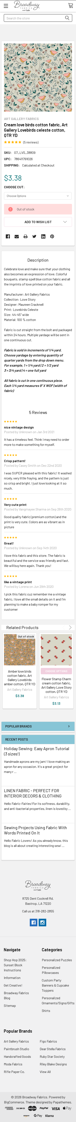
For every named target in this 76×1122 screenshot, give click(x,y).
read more (11, 779)
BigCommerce (14, 1102)
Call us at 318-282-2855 (38, 911)
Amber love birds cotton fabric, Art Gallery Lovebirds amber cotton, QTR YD (19, 677)
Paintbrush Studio (16, 1049)
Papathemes (62, 1102)
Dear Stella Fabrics (53, 1049)
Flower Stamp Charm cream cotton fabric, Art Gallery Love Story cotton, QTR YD (56, 685)
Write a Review (51, 142)
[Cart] (72, 6)
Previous (64, 627)
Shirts (46, 1011)
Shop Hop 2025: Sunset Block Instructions (15, 965)
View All (45, 1072)
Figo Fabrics (48, 1041)
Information (12, 978)
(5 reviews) (30, 142)
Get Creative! (13, 985)
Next (69, 627)
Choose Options (56, 671)
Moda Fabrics (13, 1064)
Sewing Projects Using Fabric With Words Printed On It (35, 830)
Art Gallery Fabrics (16, 1041)
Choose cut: (14, 187)
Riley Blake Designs (53, 1064)
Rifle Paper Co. (14, 1072)
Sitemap (10, 1005)
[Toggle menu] (6, 6)
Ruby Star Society (52, 1056)
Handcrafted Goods (17, 1056)
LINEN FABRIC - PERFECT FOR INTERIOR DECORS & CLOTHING (33, 793)
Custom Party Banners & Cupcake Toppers (55, 985)
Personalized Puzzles (57, 960)
